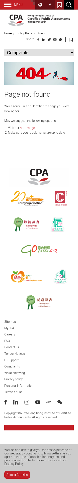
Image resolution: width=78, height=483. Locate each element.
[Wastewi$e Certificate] (39, 302)
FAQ (7, 341)
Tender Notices (14, 353)
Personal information (18, 385)
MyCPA (9, 328)
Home (8, 33)
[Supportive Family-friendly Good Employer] (60, 276)
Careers (9, 334)
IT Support (11, 360)
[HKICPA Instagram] (30, 403)
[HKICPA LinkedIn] (18, 403)
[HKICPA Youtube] (40, 403)
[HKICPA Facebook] (8, 403)
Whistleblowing (14, 373)
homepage (27, 128)
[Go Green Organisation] (39, 250)
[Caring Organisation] (27, 198)
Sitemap (10, 321)
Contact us (11, 347)
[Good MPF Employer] (26, 276)
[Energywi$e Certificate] (26, 224)
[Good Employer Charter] (57, 224)
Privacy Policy (13, 463)
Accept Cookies (17, 475)
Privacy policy (13, 379)
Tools (19, 33)
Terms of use (13, 392)
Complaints (12, 366)
